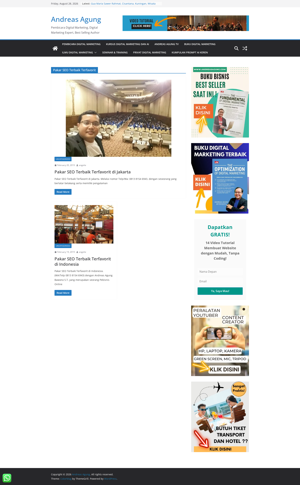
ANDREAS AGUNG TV (167, 44)
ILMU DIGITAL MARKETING (77, 52)
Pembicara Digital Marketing (81, 44)
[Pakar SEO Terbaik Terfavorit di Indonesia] (84, 224)
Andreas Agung (76, 19)
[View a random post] (245, 48)
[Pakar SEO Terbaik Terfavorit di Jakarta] (118, 118)
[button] (95, 52)
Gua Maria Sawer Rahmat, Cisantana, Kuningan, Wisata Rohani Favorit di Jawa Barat (123, 5)
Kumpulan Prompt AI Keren (190, 52)
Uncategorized (63, 159)
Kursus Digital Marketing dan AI (127, 44)
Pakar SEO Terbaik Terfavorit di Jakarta (93, 172)
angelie (82, 165)
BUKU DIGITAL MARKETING (199, 44)
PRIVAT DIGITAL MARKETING (149, 52)
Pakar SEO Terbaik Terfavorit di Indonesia (83, 261)
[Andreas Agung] (55, 48)
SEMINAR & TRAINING (115, 52)
